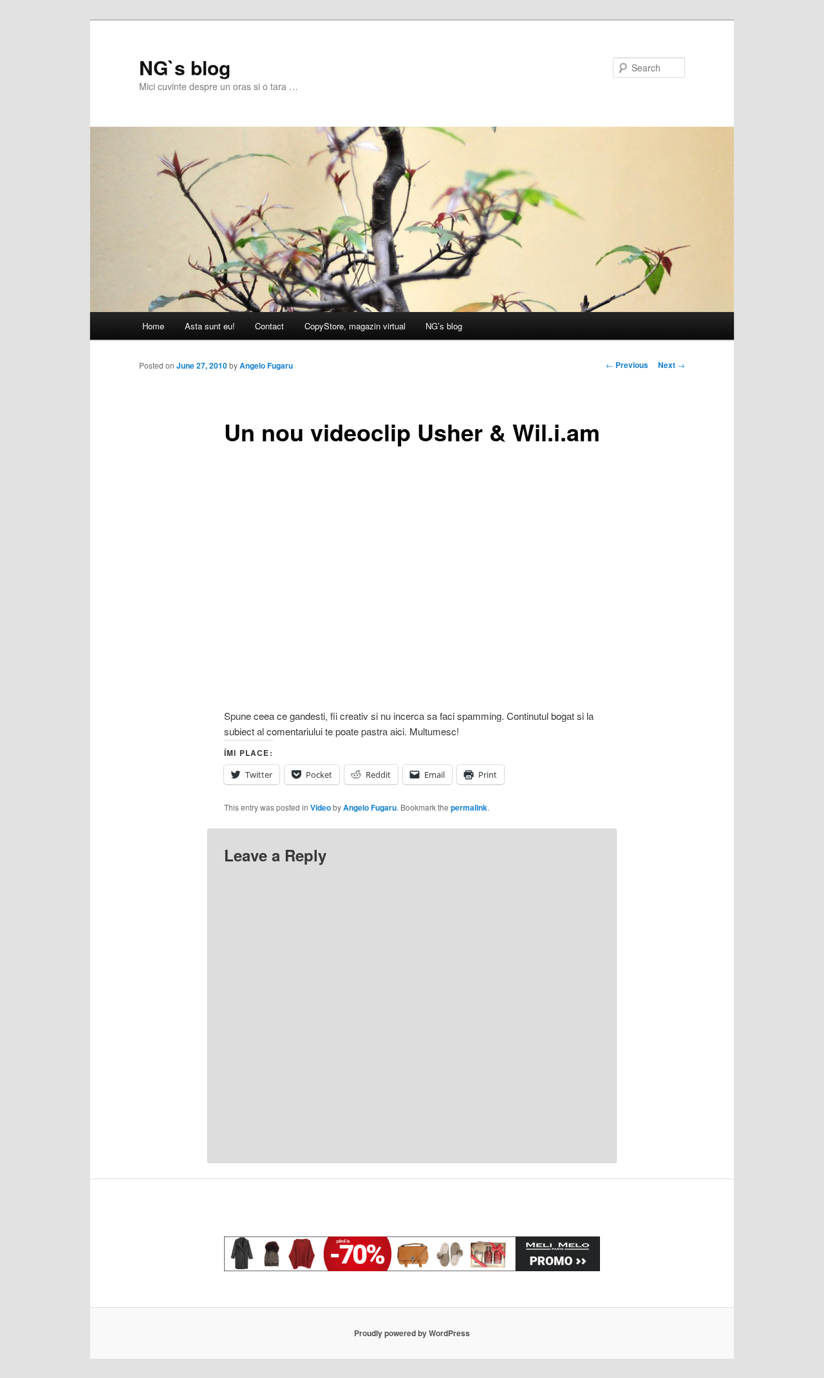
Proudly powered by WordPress (412, 1333)
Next (671, 365)
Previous (627, 365)
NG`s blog (184, 67)
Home (153, 326)
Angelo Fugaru (266, 365)
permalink (469, 807)
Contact (269, 326)
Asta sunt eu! (210, 326)
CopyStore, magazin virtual (355, 326)
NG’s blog (444, 326)
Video (320, 807)
